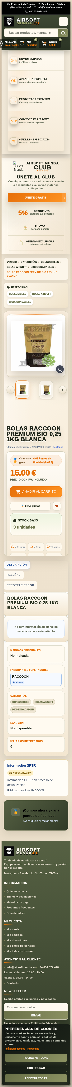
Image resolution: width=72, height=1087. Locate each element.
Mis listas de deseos (20, 951)
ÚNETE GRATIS (45, 197)
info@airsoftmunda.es (50, 7)
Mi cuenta (13, 929)
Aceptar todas (36, 1078)
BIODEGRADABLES (42, 267)
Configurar (36, 1068)
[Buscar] (63, 33)
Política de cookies (15, 1048)
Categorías (29, 262)
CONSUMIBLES (50, 262)
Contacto (13, 983)
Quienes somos (17, 891)
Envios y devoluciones (21, 896)
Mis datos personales (21, 945)
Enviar (36, 1015)
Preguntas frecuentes (21, 907)
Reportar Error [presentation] (20, 585)
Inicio (13, 262)
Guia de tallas (16, 913)
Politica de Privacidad (45, 1023)
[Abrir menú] (63, 21)
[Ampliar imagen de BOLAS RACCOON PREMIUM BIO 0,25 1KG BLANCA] (36, 346)
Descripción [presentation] (17, 564)
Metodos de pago (18, 902)
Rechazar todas (36, 1057)
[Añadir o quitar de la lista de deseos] (57, 506)
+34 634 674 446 (38, 11)
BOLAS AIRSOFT (17, 267)
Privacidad (33, 1048)
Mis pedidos (15, 934)
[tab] (36, 565)
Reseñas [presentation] (14, 574)
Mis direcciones (17, 940)
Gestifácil (58, 447)
